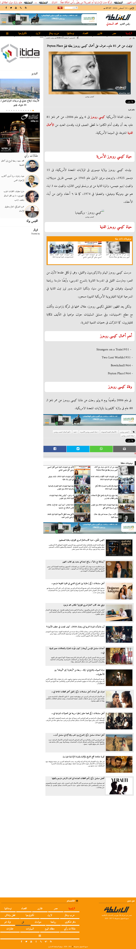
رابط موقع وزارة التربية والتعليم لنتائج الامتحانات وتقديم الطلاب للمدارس (104, 497)
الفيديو (34, 73)
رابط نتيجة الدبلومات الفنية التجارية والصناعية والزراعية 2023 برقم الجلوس (61, 487)
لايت (38, 33)
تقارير (99, 33)
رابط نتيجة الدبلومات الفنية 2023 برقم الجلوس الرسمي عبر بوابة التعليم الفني (104, 506)
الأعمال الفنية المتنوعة (108, 432)
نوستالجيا (70, 33)
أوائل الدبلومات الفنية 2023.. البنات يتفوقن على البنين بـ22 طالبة (61, 478)
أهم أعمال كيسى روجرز (116, 336)
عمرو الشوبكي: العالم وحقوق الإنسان (14, 209)
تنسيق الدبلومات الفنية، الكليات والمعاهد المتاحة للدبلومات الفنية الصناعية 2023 (62, 255)
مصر (114, 33)
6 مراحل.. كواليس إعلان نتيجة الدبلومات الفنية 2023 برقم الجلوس (61, 497)
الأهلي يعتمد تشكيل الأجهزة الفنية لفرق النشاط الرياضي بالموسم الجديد (60, 516)
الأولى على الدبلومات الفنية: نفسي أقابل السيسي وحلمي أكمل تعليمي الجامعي (90, 255)
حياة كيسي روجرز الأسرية (114, 156)
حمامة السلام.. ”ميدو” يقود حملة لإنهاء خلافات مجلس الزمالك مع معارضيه (60, 506)
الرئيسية (129, 33)
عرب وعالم (54, 33)
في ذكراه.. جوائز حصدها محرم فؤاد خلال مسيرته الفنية (106, 516)
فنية (130, 133)
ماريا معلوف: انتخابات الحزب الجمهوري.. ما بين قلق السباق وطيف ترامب (14, 196)
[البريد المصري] (20, 133)
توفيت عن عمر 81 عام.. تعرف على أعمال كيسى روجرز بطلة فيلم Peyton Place (118, 255)
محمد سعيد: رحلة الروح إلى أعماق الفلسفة (12, 163)
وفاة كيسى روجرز (120, 386)
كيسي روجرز (98, 117)
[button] (33, 110)
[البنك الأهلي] (89, 421)
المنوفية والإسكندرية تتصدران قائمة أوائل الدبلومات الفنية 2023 (106, 487)
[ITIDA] (20, 53)
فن (130, 38)
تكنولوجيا (22, 33)
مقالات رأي (31, 156)
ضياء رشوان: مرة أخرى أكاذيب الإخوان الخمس (12, 178)
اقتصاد (85, 33)
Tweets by (35, 234)
